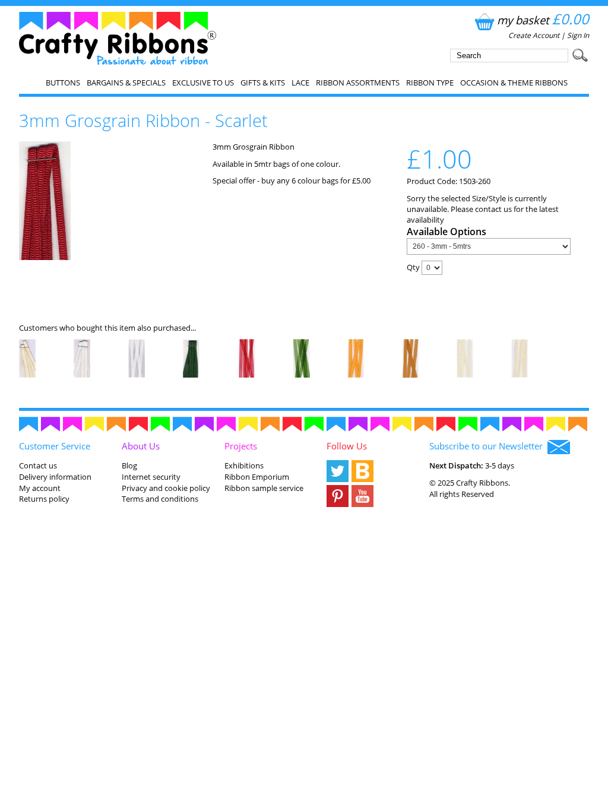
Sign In (578, 35)
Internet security (151, 476)
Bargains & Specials (126, 82)
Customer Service (54, 446)
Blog (129, 465)
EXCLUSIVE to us (203, 82)
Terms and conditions (160, 498)
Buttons (63, 82)
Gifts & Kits (262, 82)
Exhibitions (244, 465)
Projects (240, 446)
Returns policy (44, 498)
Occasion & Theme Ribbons (514, 82)
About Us (141, 446)
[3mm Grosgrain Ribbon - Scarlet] (45, 257)
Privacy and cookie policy (166, 488)
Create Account (533, 35)
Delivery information (55, 476)
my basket (543, 19)
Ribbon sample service (263, 488)
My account (40, 488)
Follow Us (347, 446)
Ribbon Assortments (358, 82)
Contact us (38, 465)
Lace (300, 82)
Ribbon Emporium (256, 476)
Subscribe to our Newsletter (488, 446)
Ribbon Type (430, 82)
